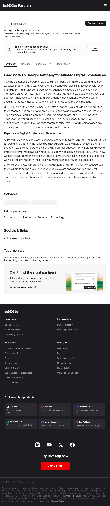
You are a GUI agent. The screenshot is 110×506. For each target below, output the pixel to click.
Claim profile (95, 50)
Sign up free (55, 466)
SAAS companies (13, 383)
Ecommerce (10, 358)
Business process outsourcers (18, 373)
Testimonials (63, 64)
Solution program (12, 325)
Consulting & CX (12, 368)
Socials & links (43, 64)
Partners (25, 5)
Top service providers (66, 358)
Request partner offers (67, 330)
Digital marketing (12, 353)
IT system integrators (14, 378)
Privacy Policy (57, 501)
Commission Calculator (68, 373)
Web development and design (18, 348)
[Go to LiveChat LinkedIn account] (38, 445)
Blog (59, 353)
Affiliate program (12, 330)
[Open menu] (105, 5)
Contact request (96, 23)
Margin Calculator (65, 363)
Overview (11, 64)
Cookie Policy (72, 496)
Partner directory (65, 325)
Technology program (14, 335)
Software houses (12, 363)
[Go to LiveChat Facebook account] (72, 445)
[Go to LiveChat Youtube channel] (49, 445)
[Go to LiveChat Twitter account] (61, 445)
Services (25, 64)
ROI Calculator (63, 368)
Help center (62, 348)
